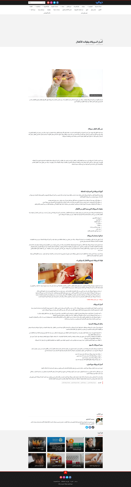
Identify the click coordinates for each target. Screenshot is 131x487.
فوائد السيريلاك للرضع (75, 382)
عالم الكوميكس (47, 13)
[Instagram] (51, 2)
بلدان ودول (93, 10)
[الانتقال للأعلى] (65, 472)
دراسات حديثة (56, 10)
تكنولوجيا (91, 6)
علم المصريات (76, 6)
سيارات (83, 6)
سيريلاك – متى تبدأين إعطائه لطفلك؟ (95, 299)
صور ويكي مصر (84, 13)
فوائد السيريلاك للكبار (66, 382)
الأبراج (100, 10)
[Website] (93, 427)
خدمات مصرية (98, 6)
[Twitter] (54, 2)
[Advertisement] (65, 27)
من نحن (76, 481)
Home (101, 39)
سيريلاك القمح (83, 382)
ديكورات (49, 10)
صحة (63, 6)
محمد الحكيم (98, 44)
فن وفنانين (69, 6)
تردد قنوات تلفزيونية (78, 10)
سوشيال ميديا (41, 10)
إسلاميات (38, 6)
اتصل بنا (71, 481)
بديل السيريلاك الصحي (92, 382)
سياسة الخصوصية (57, 481)
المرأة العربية (46, 6)
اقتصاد (30, 6)
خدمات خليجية (54, 6)
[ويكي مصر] (99, 2)
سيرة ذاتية (33, 10)
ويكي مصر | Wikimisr (65, 481)
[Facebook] (57, 2)
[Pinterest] (48, 2)
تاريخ (87, 10)
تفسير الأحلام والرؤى (67, 10)
